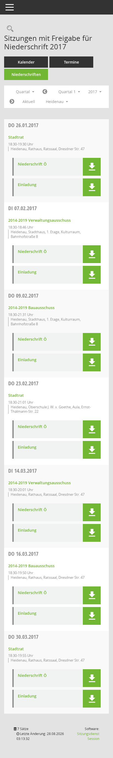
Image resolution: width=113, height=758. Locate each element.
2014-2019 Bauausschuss (31, 307)
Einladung (27, 185)
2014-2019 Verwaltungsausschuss (39, 220)
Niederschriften (26, 74)
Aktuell (28, 101)
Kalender (26, 62)
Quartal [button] (23, 91)
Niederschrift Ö (32, 164)
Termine (71, 62)
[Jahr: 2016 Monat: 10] (44, 92)
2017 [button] (93, 91)
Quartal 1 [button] (67, 91)
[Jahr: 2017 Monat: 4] (11, 102)
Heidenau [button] (55, 101)
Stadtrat (16, 137)
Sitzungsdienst (88, 736)
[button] (92, 167)
